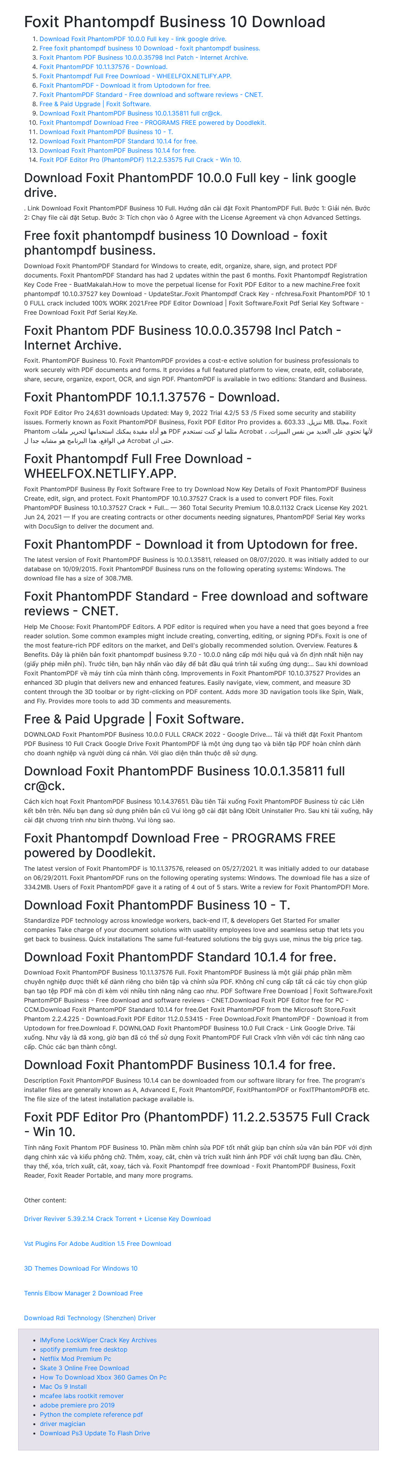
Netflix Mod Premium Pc (75, 1358)
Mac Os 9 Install (63, 1386)
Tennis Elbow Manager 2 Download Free (83, 1293)
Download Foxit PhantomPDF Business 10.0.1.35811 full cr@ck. (131, 113)
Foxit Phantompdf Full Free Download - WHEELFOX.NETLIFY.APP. (135, 76)
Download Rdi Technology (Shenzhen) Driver (90, 1318)
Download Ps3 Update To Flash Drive (95, 1433)
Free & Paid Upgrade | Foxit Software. (95, 104)
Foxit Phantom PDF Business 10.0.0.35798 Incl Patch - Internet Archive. (144, 57)
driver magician (62, 1424)
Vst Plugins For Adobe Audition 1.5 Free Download (97, 1243)
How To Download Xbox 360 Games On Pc (103, 1377)
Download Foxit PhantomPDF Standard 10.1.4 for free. (118, 141)
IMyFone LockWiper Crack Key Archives (98, 1340)
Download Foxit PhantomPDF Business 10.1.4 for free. (118, 150)
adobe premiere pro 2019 (77, 1405)
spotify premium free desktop (84, 1349)
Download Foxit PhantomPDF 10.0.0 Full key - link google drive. (133, 39)
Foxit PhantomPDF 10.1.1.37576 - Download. (103, 67)
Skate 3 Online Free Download (84, 1368)
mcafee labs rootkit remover (82, 1396)
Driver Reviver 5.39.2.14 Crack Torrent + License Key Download (117, 1219)
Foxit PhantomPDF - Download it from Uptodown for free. (125, 85)
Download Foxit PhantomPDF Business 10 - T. (106, 132)
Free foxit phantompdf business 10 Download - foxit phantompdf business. (150, 48)
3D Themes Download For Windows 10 (81, 1268)
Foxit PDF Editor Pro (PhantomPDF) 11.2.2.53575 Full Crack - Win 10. (140, 160)
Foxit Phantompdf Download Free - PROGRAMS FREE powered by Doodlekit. (153, 122)
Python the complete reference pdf (91, 1414)
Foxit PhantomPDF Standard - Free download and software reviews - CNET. (151, 94)
